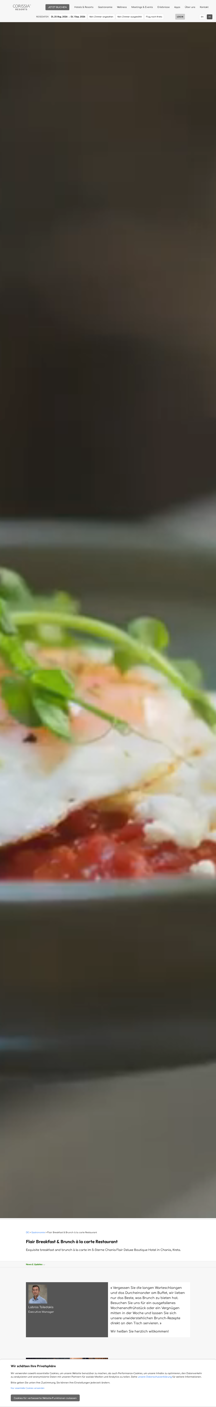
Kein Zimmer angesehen (101, 17)
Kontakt (204, 7)
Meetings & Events (142, 7)
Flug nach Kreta (154, 17)
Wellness (122, 7)
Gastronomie (105, 7)
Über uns (190, 7)
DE (27, 1232)
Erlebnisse (163, 7)
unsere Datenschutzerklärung (155, 1377)
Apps (177, 7)
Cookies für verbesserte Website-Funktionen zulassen (45, 1398)
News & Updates (34, 1264)
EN (202, 17)
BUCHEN (57, 7)
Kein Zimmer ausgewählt (129, 17)
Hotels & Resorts (83, 7)
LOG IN (180, 17)
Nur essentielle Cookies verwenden (27, 1388)
